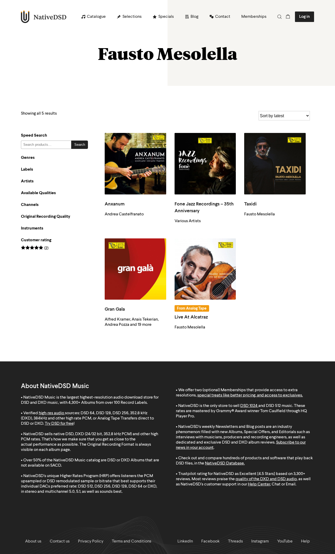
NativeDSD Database (224, 463)
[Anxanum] (135, 163)
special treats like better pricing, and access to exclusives (249, 395)
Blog (194, 17)
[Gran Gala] (135, 269)
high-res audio (51, 413)
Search (79, 145)
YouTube (285, 541)
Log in (304, 17)
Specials (166, 17)
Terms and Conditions (131, 541)
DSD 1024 (249, 406)
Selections (132, 17)
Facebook (210, 541)
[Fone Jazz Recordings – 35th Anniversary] (205, 163)
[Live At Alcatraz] (205, 269)
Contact (222, 17)
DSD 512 (273, 406)
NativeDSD (44, 16)
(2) (34, 248)
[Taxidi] (275, 163)
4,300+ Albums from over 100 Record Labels (107, 403)
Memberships (253, 17)
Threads (235, 541)
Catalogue (96, 17)
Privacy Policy (90, 541)
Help (305, 541)
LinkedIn (185, 541)
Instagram (260, 541)
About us (33, 541)
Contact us (60, 541)
